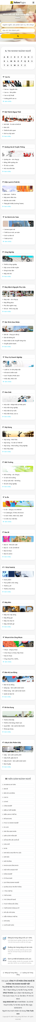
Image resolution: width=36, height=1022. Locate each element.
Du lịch (6, 827)
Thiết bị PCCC (8, 238)
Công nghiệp (9, 252)
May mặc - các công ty (11, 299)
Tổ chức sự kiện (9, 165)
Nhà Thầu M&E (8, 449)
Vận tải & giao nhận (12, 322)
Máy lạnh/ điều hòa (10, 197)
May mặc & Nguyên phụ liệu (15, 287)
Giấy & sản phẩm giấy (13, 742)
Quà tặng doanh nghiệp (11, 882)
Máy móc (8, 602)
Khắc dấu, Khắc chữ (10, 378)
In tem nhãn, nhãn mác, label (13, 516)
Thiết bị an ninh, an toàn (12, 232)
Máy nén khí (8, 273)
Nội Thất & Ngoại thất (13, 112)
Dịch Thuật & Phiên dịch (11, 375)
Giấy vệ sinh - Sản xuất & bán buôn (15, 761)
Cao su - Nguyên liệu (10, 89)
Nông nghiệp (8, 874)
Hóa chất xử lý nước (10, 410)
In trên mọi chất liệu (10, 519)
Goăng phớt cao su (10, 98)
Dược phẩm (7, 580)
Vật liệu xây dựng (9, 912)
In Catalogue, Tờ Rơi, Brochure (14, 513)
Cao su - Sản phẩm (10, 92)
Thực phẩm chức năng (11, 583)
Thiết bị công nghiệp (10, 264)
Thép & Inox (7, 895)
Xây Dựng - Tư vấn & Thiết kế (13, 443)
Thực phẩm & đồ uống (11, 904)
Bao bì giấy (7, 764)
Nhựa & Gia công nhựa (13, 637)
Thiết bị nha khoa (9, 589)
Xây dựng (8, 427)
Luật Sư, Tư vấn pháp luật (12, 369)
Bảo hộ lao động (11, 672)
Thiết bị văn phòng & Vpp (11, 908)
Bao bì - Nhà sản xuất (10, 545)
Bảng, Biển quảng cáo (11, 162)
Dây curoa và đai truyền (11, 267)
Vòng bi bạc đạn (9, 270)
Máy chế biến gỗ (9, 624)
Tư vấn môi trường (10, 478)
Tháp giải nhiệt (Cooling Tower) (14, 203)
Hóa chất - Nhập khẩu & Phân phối (15, 404)
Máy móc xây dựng (10, 615)
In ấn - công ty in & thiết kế (12, 509)
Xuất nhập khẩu (9, 925)
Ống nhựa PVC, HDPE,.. (11, 659)
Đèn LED (6, 127)
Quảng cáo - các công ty (11, 159)
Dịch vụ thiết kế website (19, 959)
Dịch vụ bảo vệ (9, 235)
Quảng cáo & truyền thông (15, 147)
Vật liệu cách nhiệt (9, 200)
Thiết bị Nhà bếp (9, 720)
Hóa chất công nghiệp (11, 407)
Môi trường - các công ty (11, 474)
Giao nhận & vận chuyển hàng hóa (15, 340)
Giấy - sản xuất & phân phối (12, 755)
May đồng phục (9, 302)
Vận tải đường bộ (9, 337)
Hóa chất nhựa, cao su (11, 413)
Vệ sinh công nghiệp (10, 484)
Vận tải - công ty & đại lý (11, 334)
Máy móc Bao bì (9, 621)
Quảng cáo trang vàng (20, 947)
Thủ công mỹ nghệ (10, 899)
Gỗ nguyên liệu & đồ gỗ (11, 840)
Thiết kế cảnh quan (10, 130)
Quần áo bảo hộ (9, 694)
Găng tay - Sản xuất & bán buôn (14, 688)
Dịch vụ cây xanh (9, 133)
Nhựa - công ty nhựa (10, 650)
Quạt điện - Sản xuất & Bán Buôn (14, 726)
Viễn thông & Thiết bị (10, 916)
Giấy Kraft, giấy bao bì (11, 758)
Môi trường (9, 462)
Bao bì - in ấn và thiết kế (11, 548)
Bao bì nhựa (8, 551)
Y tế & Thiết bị (10, 567)
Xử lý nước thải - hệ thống (12, 481)
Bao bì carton (8, 554)
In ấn (7, 497)
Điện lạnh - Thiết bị (10, 194)
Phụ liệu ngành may (10, 305)
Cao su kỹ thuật (9, 95)
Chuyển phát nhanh (10, 343)
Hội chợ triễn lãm (9, 168)
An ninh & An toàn (12, 217)
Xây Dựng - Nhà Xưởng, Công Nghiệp (16, 446)
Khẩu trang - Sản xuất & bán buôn (14, 691)
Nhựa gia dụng (8, 729)
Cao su (7, 77)
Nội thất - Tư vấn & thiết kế (12, 124)
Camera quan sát (9, 229)
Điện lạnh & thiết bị (12, 182)
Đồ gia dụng (9, 707)
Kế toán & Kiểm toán (10, 372)
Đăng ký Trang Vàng (11, 973)
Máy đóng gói (8, 618)
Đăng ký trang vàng (20, 938)
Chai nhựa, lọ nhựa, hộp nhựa (13, 653)
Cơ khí (6, 801)
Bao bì (7, 532)
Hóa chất (8, 392)
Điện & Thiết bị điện (10, 810)
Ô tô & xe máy (8, 878)
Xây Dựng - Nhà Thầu (10, 439)
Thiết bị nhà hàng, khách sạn (13, 723)
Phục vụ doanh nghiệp (13, 357)
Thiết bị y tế (7, 586)
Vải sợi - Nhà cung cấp (11, 308)
